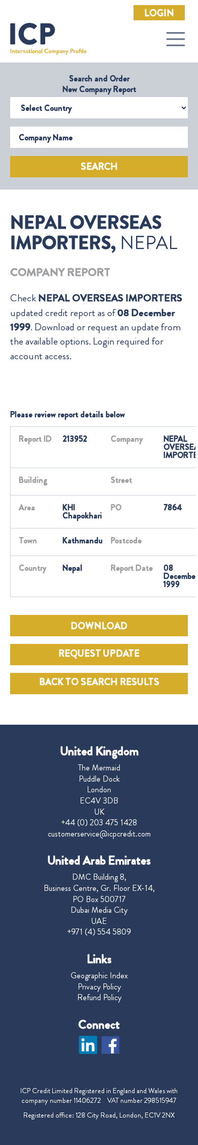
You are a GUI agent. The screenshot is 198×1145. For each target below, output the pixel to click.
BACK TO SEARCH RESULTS (99, 682)
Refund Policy (99, 997)
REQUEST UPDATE (99, 653)
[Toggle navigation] (175, 39)
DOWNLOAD (99, 626)
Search (99, 166)
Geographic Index (99, 975)
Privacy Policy (99, 987)
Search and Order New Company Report (99, 84)
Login (159, 13)
